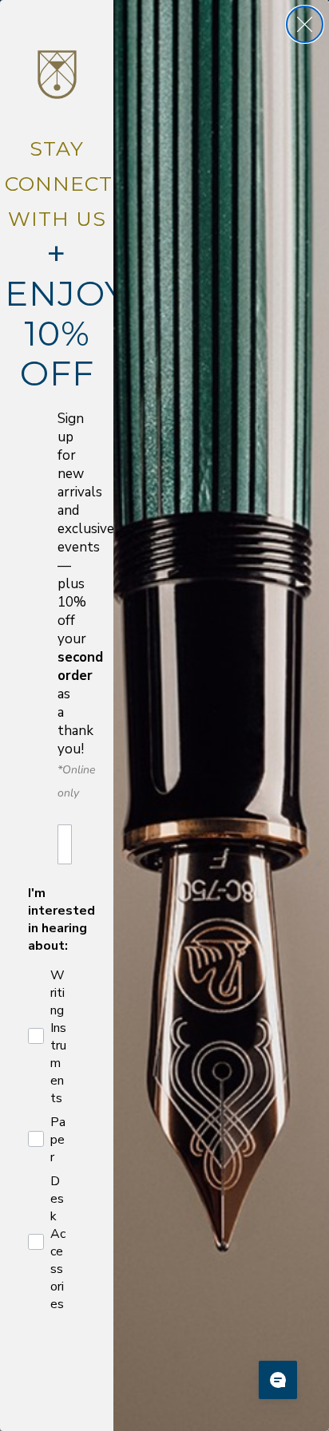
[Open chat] (278, 1380)
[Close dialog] (305, 24)
